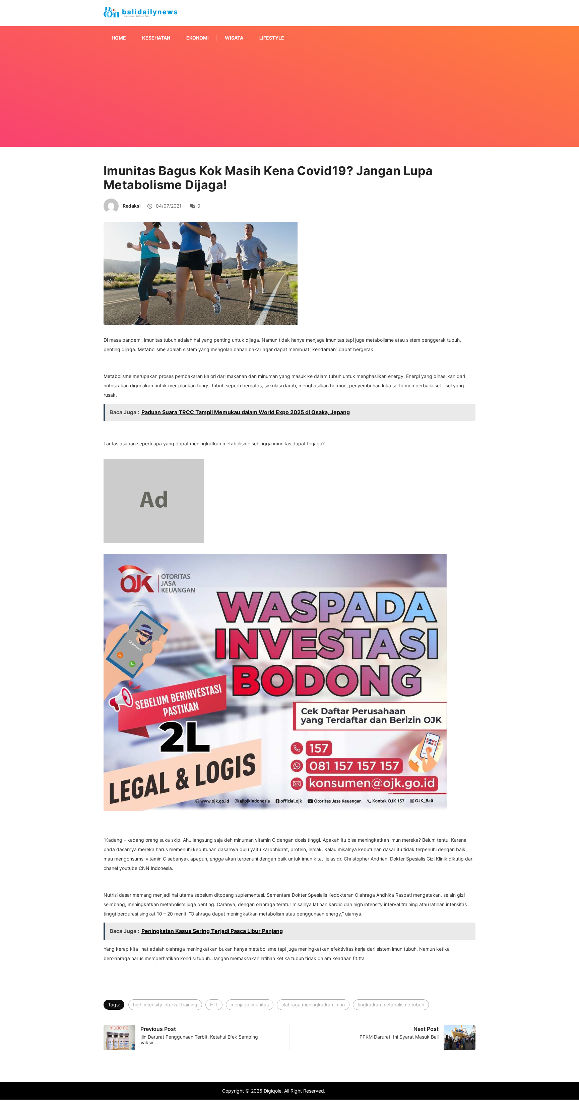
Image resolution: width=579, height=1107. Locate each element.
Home (119, 38)
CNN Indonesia (155, 868)
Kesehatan (156, 38)
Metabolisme (152, 349)
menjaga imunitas (250, 1004)
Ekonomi (197, 38)
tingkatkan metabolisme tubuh (391, 1004)
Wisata (234, 38)
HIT (214, 1004)
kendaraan (324, 349)
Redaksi (132, 206)
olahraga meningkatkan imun (313, 1004)
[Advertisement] (289, 107)
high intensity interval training (165, 1004)
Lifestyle (271, 38)
